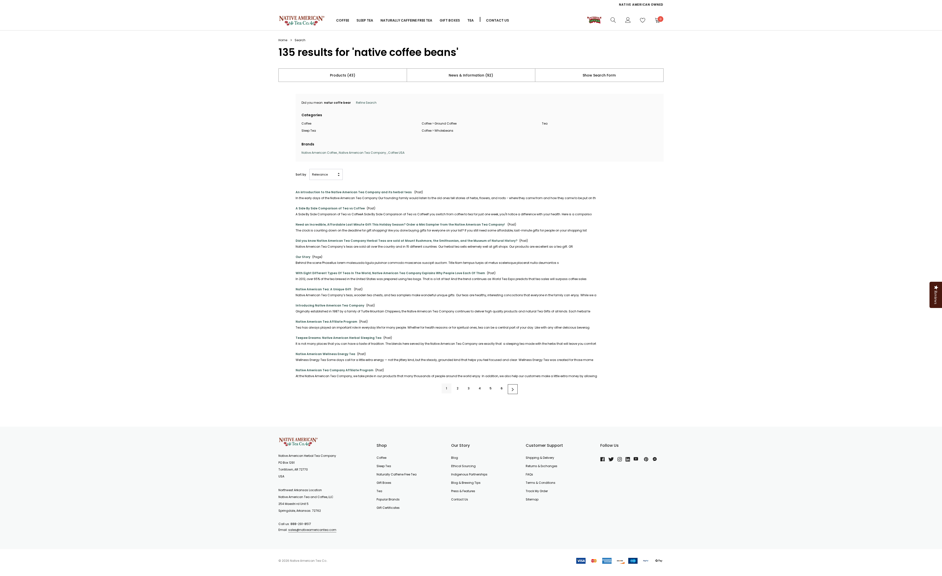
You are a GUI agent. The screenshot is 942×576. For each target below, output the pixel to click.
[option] (565, 4)
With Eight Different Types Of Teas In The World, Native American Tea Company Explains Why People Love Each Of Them (390, 273)
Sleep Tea (308, 130)
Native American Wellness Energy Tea (325, 354)
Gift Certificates (388, 508)
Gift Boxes (384, 483)
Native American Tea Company (362, 153)
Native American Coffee (319, 153)
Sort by (301, 174)
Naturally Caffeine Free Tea (397, 474)
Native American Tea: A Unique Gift (324, 289)
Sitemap (532, 499)
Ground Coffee (445, 123)
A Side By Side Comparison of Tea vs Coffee (330, 208)
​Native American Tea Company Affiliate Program (334, 370)
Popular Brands (388, 499)
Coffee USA (396, 153)
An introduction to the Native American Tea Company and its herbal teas (354, 192)
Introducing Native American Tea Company (330, 305)
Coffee (342, 20)
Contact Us (497, 20)
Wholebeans (443, 130)
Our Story (303, 257)
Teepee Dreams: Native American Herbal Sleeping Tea (338, 338)
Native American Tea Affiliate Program (326, 322)
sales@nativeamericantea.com (312, 530)
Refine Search (366, 103)
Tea (470, 20)
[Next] (513, 389)
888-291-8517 (300, 524)
